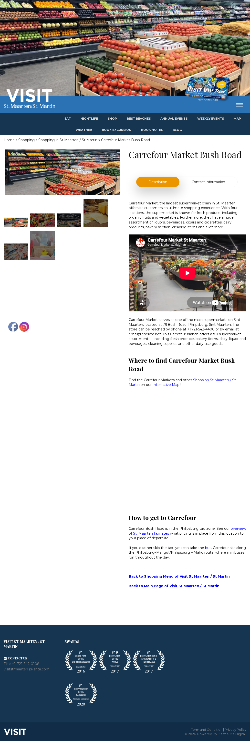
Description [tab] (157, 182)
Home (9, 140)
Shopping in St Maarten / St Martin (67, 140)
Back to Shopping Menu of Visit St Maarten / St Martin (179, 576)
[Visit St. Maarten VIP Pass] (207, 89)
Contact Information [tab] (208, 182)
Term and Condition (206, 729)
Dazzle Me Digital (232, 734)
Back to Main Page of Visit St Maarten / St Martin (174, 586)
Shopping (26, 140)
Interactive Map (166, 384)
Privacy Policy (235, 729)
